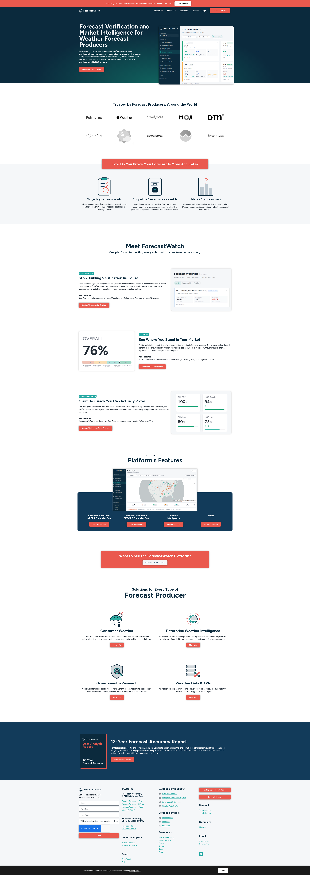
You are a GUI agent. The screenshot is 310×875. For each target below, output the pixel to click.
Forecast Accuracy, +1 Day (132, 801)
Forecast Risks (127, 826)
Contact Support (205, 810)
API (123, 862)
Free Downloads (165, 840)
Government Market (129, 845)
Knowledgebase (205, 813)
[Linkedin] (201, 854)
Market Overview (128, 842)
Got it (223, 871)
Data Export (126, 859)
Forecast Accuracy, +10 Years (133, 807)
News (161, 849)
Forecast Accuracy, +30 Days (133, 804)
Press (161, 852)
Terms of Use (204, 844)
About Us (202, 827)
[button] (158, 11)
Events (161, 843)
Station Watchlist (128, 810)
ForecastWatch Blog (166, 837)
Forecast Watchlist (129, 829)
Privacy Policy (204, 841)
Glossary (162, 846)
